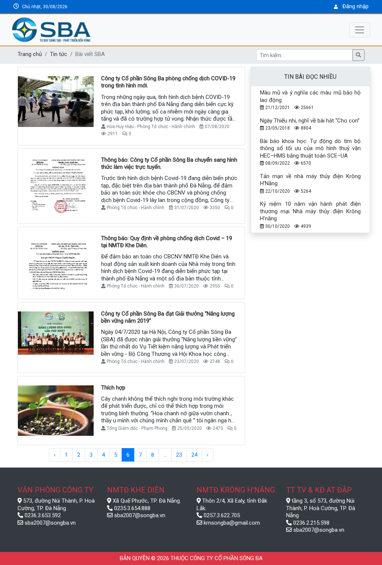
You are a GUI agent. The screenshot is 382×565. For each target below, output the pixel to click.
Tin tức (58, 54)
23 (179, 454)
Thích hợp (113, 387)
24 (194, 454)
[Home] (86, 30)
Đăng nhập (355, 6)
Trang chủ (30, 54)
